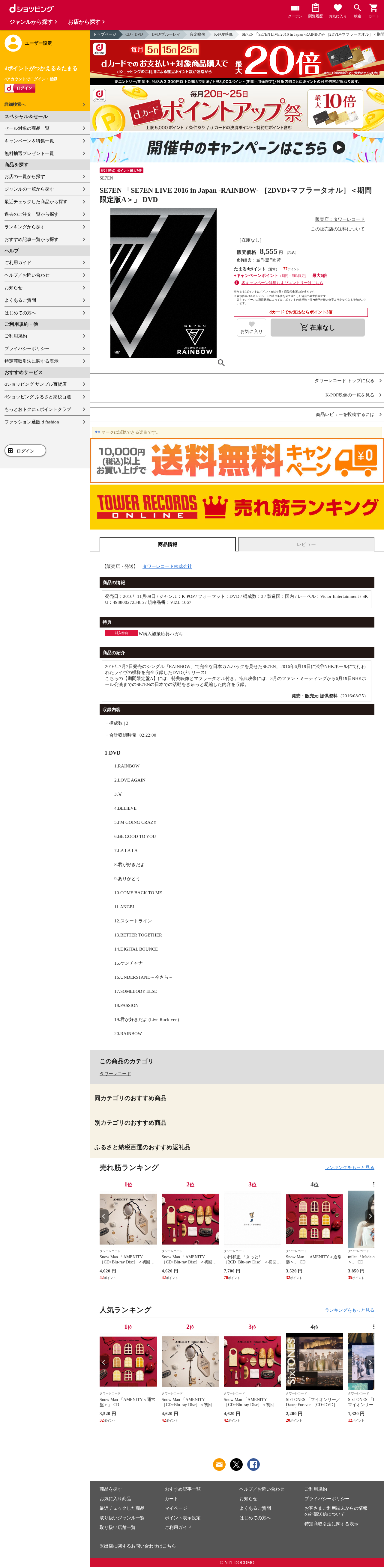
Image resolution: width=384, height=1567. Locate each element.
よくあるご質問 (20, 300)
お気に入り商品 (115, 1498)
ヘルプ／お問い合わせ (27, 275)
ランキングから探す (24, 226)
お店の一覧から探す (24, 176)
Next (369, 1216)
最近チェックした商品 (122, 1508)
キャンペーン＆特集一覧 (29, 140)
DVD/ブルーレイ (166, 34)
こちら (169, 1546)
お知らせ (13, 287)
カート (171, 1498)
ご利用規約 (15, 336)
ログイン (25, 451)
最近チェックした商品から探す (36, 201)
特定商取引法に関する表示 (31, 361)
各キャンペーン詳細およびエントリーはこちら (282, 282)
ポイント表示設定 (183, 1517)
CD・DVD (134, 34)
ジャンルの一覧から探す (29, 189)
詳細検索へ (15, 104)
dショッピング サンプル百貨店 (35, 384)
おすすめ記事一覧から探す (31, 239)
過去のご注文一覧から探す (31, 214)
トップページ (104, 34)
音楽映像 (197, 34)
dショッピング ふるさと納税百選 (37, 396)
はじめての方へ (20, 312)
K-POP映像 (223, 34)
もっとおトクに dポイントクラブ (37, 409)
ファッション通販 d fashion (31, 422)
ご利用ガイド (18, 262)
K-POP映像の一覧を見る (350, 395)
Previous (104, 1216)
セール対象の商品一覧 (27, 128)
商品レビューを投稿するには (345, 414)
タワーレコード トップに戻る (344, 380)
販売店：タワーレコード (340, 219)
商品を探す (111, 1489)
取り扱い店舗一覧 (118, 1527)
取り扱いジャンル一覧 (122, 1517)
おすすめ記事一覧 (183, 1489)
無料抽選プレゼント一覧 (29, 153)
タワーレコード (115, 1073)
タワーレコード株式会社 (167, 566)
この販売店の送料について (338, 229)
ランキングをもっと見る (349, 1167)
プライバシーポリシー (27, 348)
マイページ (176, 1508)
